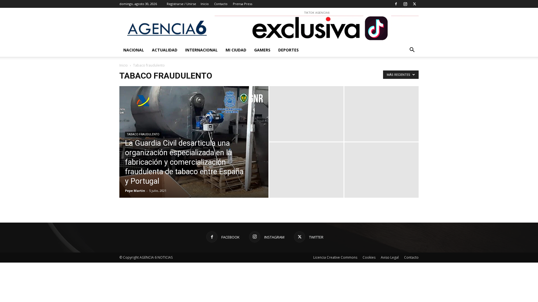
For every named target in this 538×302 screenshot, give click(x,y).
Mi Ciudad (236, 50)
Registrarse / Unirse (181, 4)
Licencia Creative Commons (335, 257)
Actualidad (164, 50)
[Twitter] (414, 4)
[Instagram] (405, 4)
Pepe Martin (135, 190)
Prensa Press (242, 4)
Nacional (133, 50)
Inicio (205, 4)
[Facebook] (396, 4)
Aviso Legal (390, 257)
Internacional (201, 50)
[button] (412, 50)
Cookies (369, 257)
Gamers (262, 50)
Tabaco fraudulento (143, 134)
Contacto (221, 4)
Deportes (288, 50)
